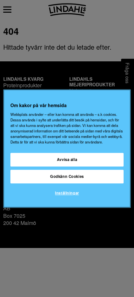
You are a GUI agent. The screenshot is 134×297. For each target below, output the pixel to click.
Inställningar (67, 192)
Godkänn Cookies (67, 176)
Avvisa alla (67, 159)
